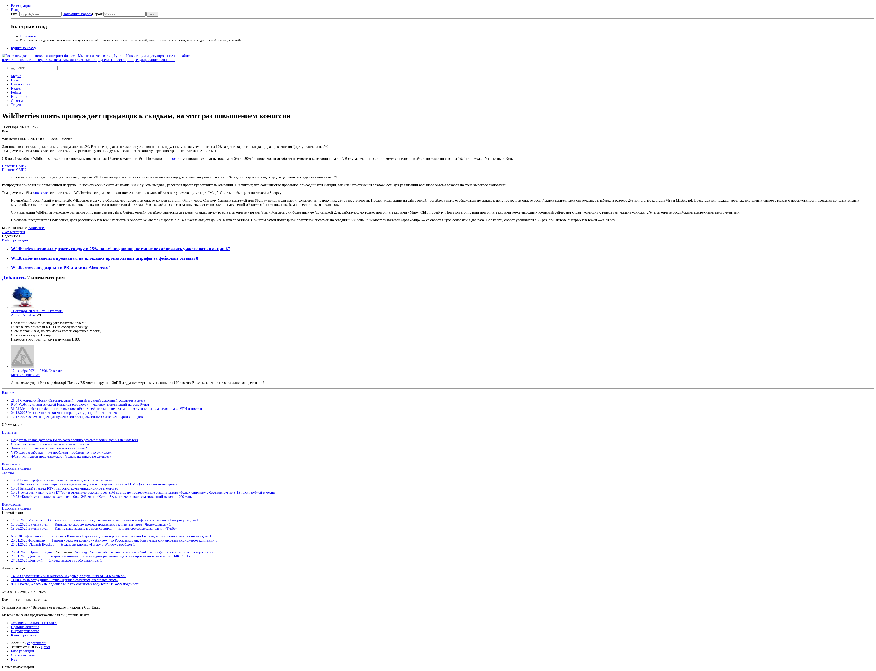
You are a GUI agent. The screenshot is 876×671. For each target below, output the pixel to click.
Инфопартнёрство (25, 631)
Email (15, 14)
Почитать (9, 432)
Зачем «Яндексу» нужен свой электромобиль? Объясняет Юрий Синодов (77, 417)
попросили (173, 158)
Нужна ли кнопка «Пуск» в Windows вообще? (96, 544)
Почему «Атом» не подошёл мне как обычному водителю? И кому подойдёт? (75, 584)
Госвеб (16, 80)
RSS (14, 659)
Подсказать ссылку (16, 468)
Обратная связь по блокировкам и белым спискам (50, 444)
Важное (8, 393)
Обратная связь (23, 655)
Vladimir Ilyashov (41, 544)
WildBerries (36, 228)
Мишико (35, 520)
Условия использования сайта (34, 623)
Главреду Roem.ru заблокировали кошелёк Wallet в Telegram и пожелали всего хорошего (142, 552)
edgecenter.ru (36, 643)
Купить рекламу (23, 48)
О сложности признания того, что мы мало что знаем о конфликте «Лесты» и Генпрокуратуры (122, 520)
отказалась (41, 193)
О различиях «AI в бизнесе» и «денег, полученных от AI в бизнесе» (68, 576)
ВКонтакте (28, 36)
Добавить (14, 278)
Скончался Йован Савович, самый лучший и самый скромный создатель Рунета (78, 400)
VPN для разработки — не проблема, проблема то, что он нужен (61, 452)
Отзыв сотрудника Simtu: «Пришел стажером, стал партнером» (64, 580)
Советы (17, 101)
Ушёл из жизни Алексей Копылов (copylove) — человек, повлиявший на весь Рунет (80, 404)
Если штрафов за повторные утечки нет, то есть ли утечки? (66, 480)
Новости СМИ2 (14, 166)
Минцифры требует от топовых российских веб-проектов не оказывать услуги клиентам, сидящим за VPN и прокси (106, 408)
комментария (13, 232)
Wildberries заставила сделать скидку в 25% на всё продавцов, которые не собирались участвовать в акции (118, 248)
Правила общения (25, 627)
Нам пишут (20, 96)
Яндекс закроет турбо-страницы (74, 560)
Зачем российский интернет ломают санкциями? (49, 448)
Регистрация (21, 6)
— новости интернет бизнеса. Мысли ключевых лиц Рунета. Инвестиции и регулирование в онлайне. (88, 60)
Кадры (16, 88)
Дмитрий (35, 556)
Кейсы (16, 92)
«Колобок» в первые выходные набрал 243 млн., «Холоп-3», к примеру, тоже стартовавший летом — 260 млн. (106, 496)
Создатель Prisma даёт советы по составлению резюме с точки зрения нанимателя (74, 440)
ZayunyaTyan (38, 524)
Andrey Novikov (23, 315)
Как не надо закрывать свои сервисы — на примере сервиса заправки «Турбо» (116, 528)
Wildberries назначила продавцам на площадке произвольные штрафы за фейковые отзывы (103, 258)
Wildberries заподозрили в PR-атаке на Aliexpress (60, 267)
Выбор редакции (15, 240)
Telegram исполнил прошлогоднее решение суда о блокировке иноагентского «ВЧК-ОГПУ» (120, 556)
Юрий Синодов (40, 552)
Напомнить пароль (77, 14)
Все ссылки (11, 464)
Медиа (16, 76)
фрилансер (34, 536)
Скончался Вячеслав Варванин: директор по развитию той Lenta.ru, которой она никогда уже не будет (129, 536)
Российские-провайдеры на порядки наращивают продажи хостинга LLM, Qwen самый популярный (98, 484)
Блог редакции (22, 651)
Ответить (55, 311)
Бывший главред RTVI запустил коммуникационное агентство (69, 488)
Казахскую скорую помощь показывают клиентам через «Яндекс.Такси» (111, 524)
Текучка (17, 105)
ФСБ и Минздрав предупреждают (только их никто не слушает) (61, 456)
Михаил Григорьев (25, 375)
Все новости (11, 504)
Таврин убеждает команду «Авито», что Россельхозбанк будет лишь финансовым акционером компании (132, 540)
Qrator (45, 647)
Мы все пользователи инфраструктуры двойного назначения (67, 413)
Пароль (83, 14)
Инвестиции (21, 84)
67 (228, 248)
